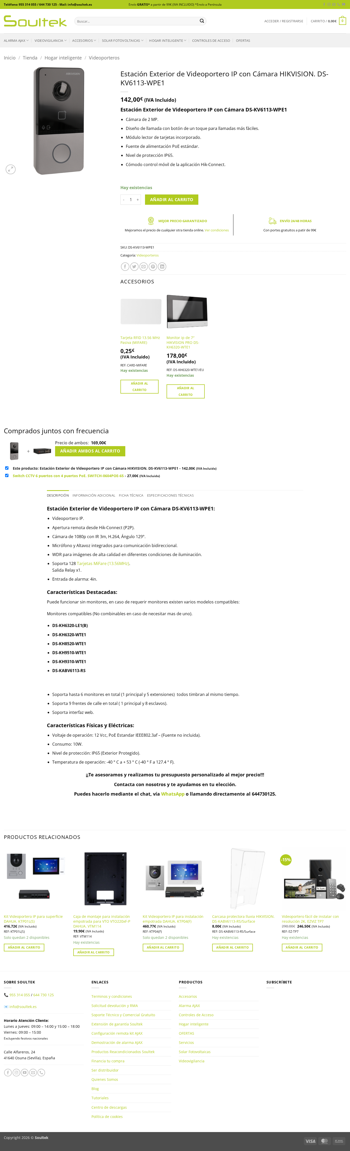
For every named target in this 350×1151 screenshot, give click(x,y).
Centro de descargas (109, 1107)
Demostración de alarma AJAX (116, 1042)
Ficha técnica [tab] (131, 495)
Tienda (30, 57)
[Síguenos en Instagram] (329, 4)
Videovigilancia (49, 40)
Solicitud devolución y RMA (114, 1005)
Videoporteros (104, 57)
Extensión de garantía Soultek (116, 1024)
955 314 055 (19, 994)
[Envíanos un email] (333, 4)
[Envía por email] (143, 266)
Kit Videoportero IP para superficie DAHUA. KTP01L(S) (33, 919)
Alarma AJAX (14, 40)
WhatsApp (172, 794)
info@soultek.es (23, 1006)
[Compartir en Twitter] (134, 266)
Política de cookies (107, 1116)
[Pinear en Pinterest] (153, 266)
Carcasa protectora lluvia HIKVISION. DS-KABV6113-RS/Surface (243, 919)
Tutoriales (100, 1097)
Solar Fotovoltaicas (121, 40)
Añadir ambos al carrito (90, 451)
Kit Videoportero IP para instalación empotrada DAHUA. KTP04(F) (173, 919)
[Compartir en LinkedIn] (162, 266)
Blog (95, 1088)
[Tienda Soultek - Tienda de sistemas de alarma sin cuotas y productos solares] (35, 21)
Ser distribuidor (105, 1070)
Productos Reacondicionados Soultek (123, 1051)
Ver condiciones (217, 230)
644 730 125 (43, 994)
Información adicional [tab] (94, 495)
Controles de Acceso (211, 40)
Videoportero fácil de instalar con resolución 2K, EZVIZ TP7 (310, 919)
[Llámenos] (338, 4)
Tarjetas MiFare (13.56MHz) (103, 563)
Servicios (186, 1042)
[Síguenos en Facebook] (324, 4)
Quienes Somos (104, 1079)
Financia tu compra (108, 1060)
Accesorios (82, 40)
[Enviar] (202, 21)
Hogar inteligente (166, 40)
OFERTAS (243, 40)
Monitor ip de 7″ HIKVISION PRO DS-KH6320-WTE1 (183, 342)
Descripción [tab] (58, 495)
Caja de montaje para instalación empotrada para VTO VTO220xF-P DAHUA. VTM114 (101, 921)
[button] (283, 21)
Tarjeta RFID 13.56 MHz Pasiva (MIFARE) (140, 340)
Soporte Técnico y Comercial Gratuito (123, 1014)
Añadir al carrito (171, 199)
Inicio (10, 57)
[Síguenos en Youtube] (343, 4)
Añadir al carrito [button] (139, 387)
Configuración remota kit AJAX (116, 1033)
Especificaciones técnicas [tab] (170, 495)
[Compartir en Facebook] (125, 266)
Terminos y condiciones (111, 996)
